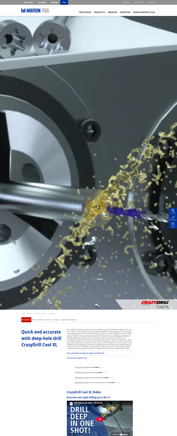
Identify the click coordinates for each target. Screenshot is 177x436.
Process (48, 320)
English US (126, 2)
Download (152, 2)
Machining (54, 2)
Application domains (69, 320)
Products (99, 12)
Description (26, 320)
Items (34, 320)
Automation (42, 2)
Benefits (41, 320)
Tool (64, 2)
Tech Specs (56, 320)
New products (172, 220)
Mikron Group (28, 2)
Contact (173, 226)
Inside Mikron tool (144, 12)
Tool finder (173, 213)
